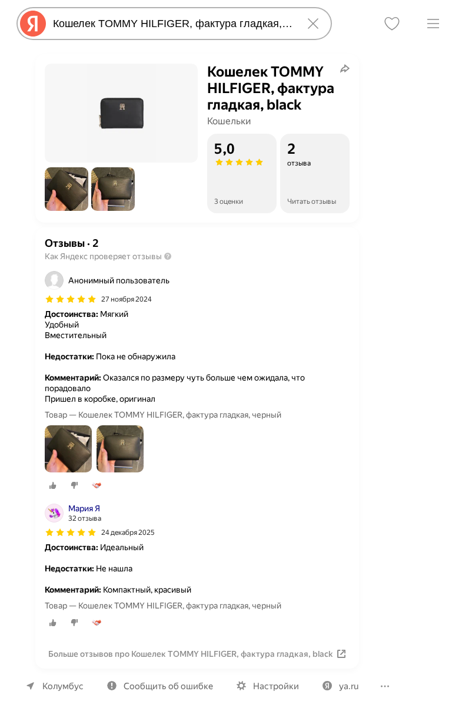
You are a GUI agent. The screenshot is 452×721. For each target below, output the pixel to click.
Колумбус (63, 686)
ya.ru (348, 686)
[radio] (53, 485)
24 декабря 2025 (128, 532)
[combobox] (172, 23)
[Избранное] (392, 24)
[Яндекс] (33, 24)
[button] (66, 189)
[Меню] (433, 23)
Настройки (276, 686)
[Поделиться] (345, 68)
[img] (71, 299)
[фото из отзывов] (68, 449)
